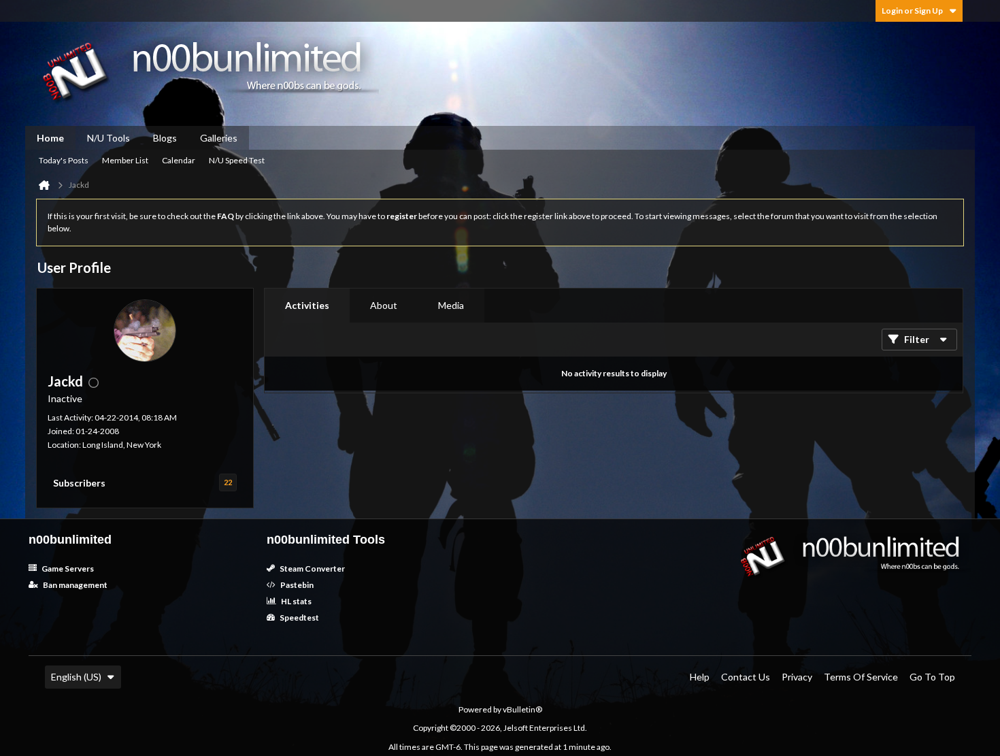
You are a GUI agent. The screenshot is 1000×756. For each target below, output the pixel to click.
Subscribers (79, 483)
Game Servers (67, 568)
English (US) (76, 677)
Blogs (165, 138)
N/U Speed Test (237, 160)
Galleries (218, 138)
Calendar (178, 160)
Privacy (797, 677)
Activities (307, 305)
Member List (125, 160)
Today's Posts (63, 160)
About (383, 305)
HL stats (296, 601)
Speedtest (298, 617)
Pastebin (296, 585)
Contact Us (745, 677)
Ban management (74, 585)
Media (451, 305)
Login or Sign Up (912, 10)
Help (700, 677)
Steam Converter (311, 568)
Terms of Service (861, 677)
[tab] (307, 306)
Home (50, 138)
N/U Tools (108, 138)
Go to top (932, 677)
